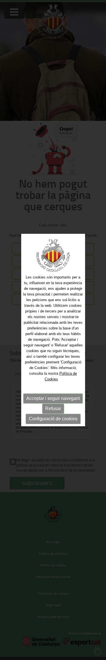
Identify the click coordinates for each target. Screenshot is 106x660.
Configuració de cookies (53, 418)
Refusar (53, 408)
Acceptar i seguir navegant (53, 398)
